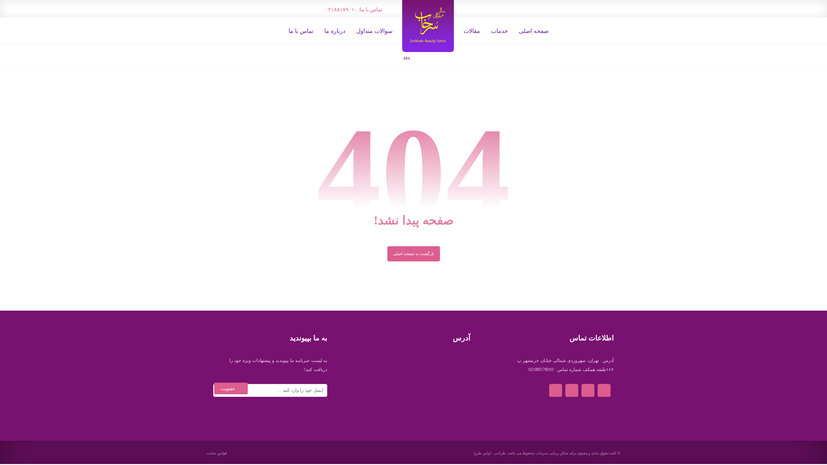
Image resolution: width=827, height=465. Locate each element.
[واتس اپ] (489, 8)
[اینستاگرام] (464, 8)
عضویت (228, 388)
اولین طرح (482, 453)
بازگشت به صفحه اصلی (413, 253)
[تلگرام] (477, 8)
